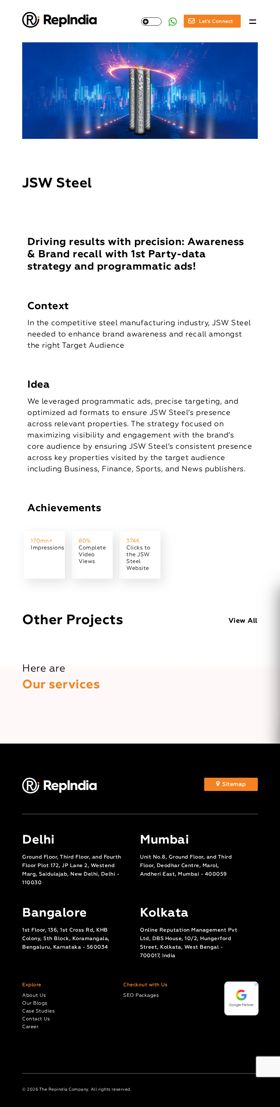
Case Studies (38, 1011)
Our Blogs (34, 1003)
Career (30, 1026)
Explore (31, 984)
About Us (34, 995)
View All (242, 620)
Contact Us (36, 1019)
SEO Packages (141, 995)
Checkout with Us (145, 984)
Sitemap (233, 784)
